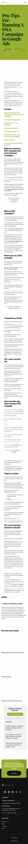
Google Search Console (12, 442)
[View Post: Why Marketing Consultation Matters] (14, 642)
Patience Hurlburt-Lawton (13, 604)
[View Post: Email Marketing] (14, 666)
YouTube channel (15, 588)
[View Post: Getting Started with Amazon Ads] (14, 690)
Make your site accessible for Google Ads (13, 291)
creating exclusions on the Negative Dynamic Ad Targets (13, 520)
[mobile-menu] (25, 2)
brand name (20, 541)
